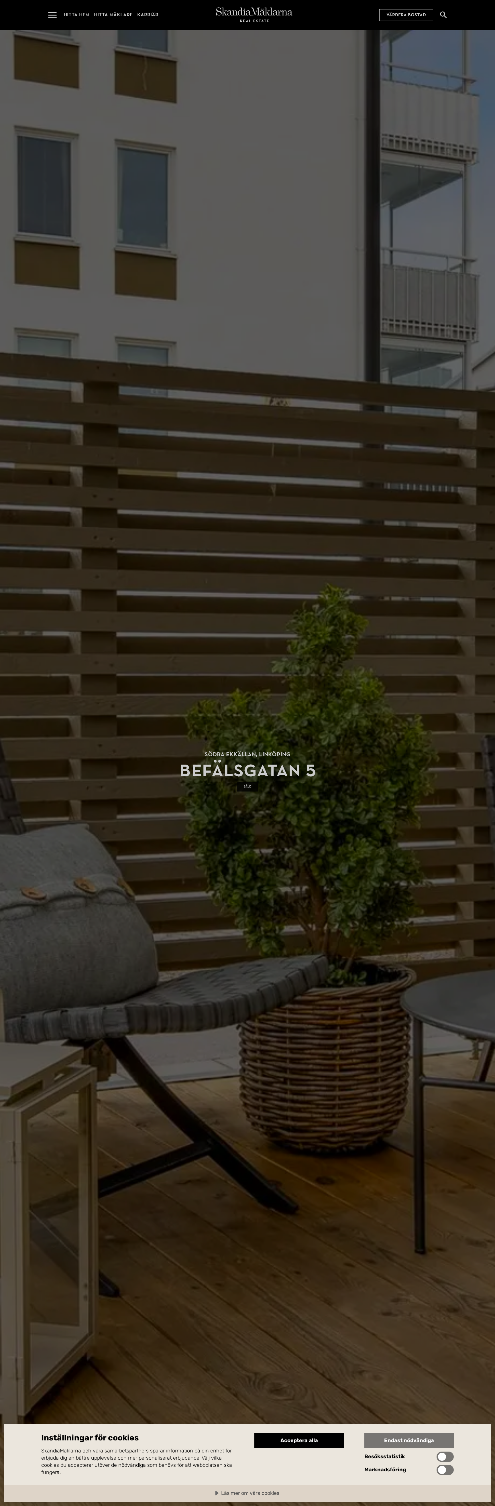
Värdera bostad (406, 14)
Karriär (147, 14)
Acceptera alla (299, 1440)
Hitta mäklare (113, 14)
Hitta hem (76, 14)
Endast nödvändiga (409, 1440)
